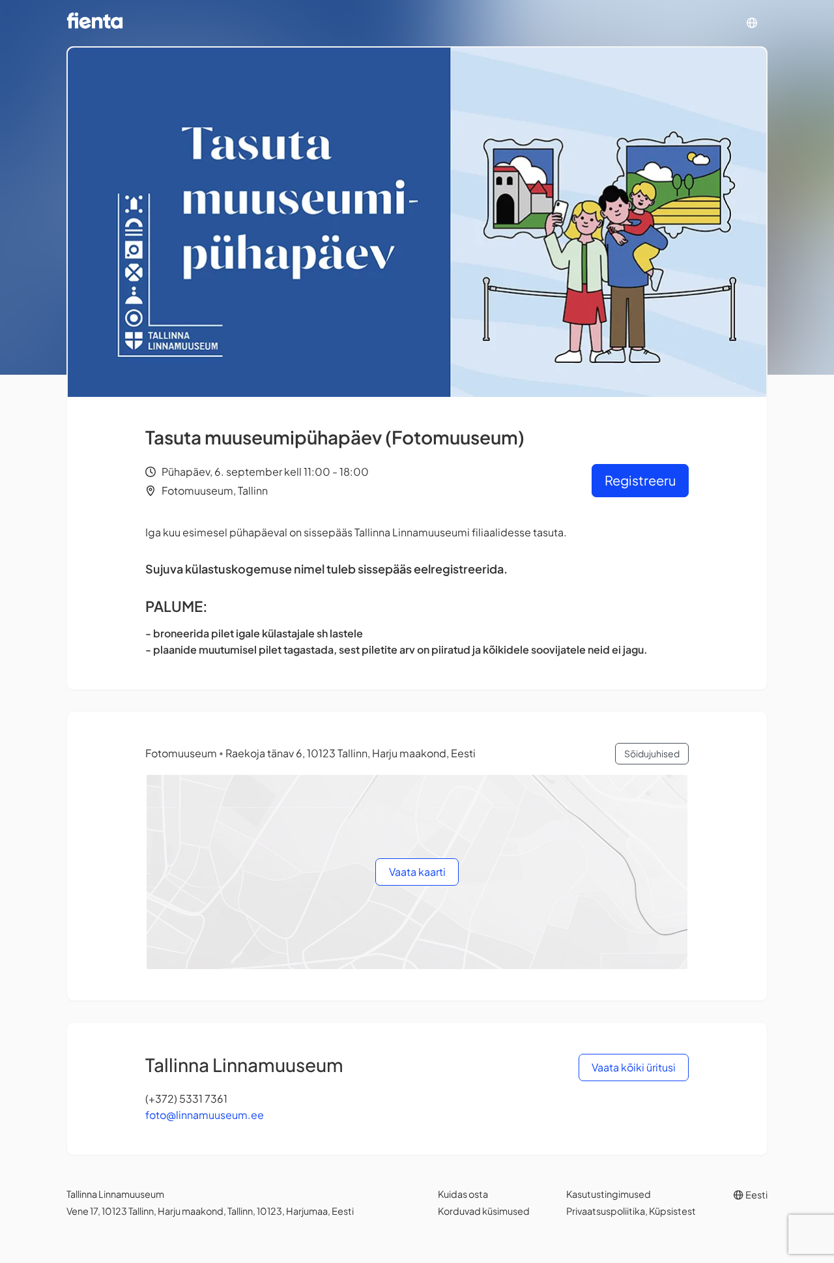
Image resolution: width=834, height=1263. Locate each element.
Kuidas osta (463, 1194)
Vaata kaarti (417, 871)
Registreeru (640, 480)
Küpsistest (672, 1211)
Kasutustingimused (608, 1194)
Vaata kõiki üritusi (634, 1067)
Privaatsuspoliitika (605, 1211)
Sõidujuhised (652, 753)
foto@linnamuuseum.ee (204, 1115)
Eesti (756, 1194)
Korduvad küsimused (484, 1211)
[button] (752, 23)
